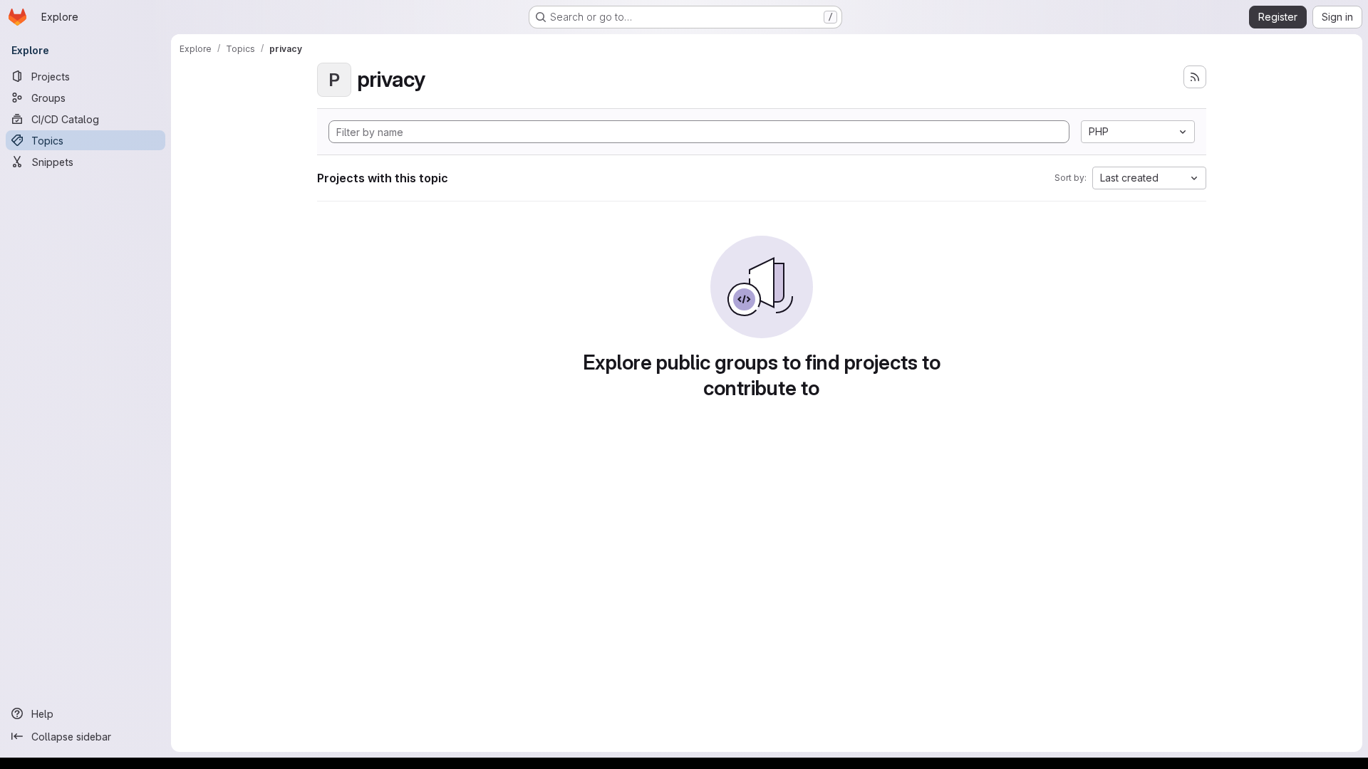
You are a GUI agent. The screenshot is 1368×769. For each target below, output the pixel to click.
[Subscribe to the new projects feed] (1194, 77)
